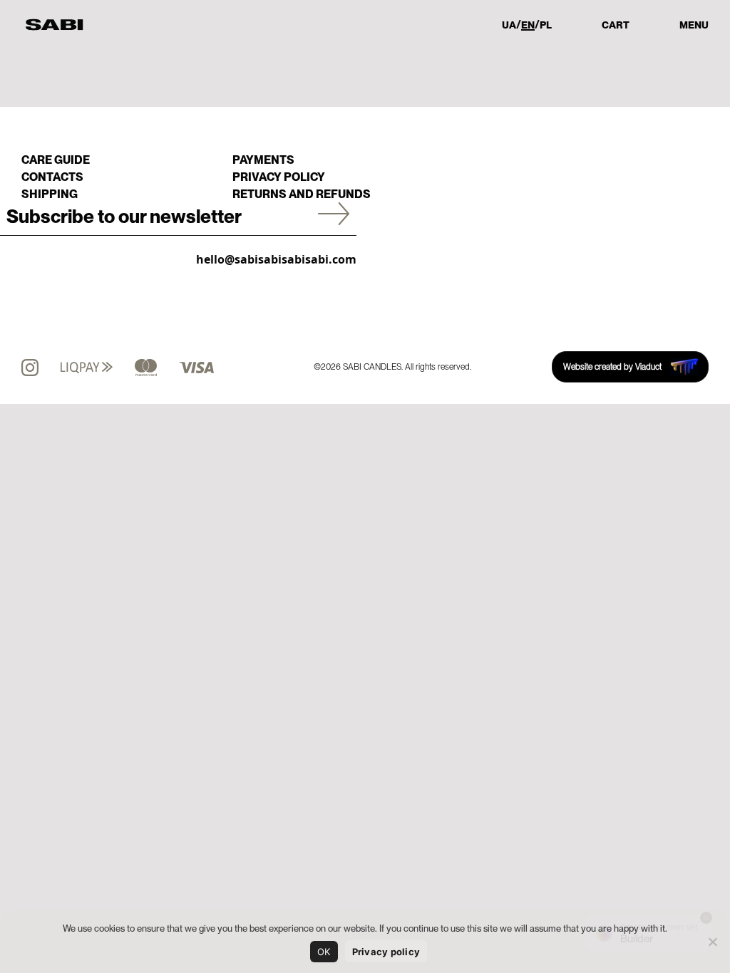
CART (615, 25)
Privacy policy (278, 177)
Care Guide (55, 160)
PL (546, 25)
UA (509, 25)
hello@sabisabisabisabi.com (276, 259)
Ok (324, 951)
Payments (263, 160)
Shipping (49, 194)
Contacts (52, 177)
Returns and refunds (301, 194)
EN (528, 25)
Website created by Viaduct (612, 367)
